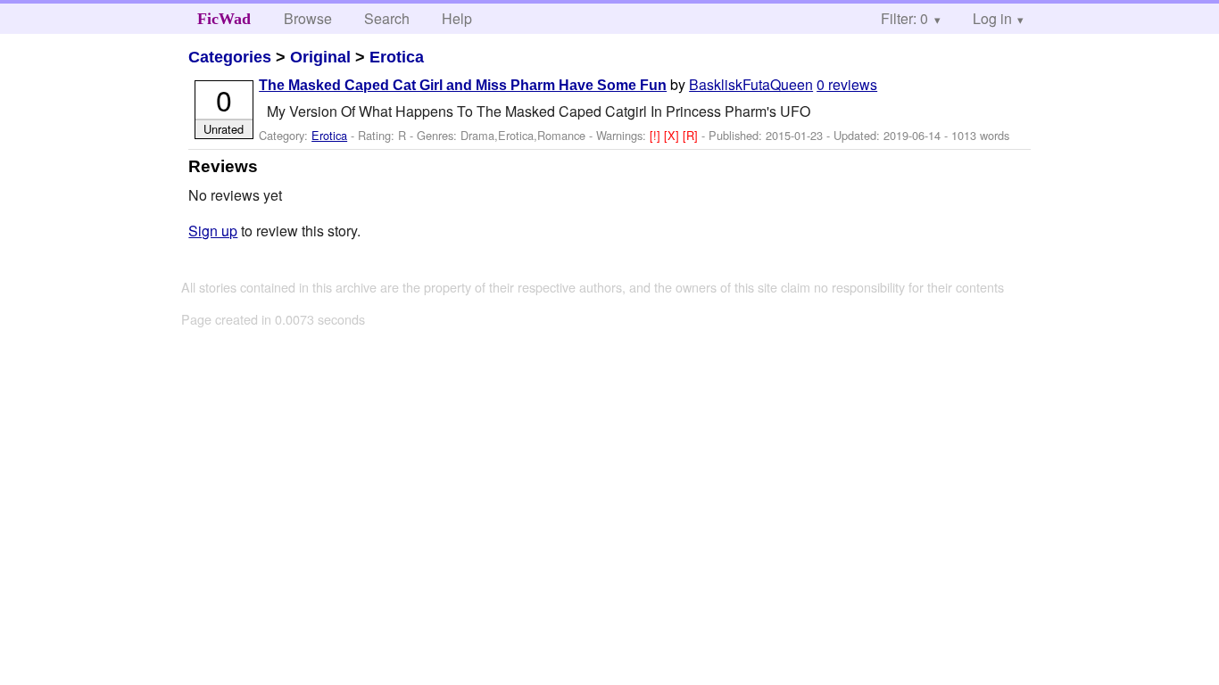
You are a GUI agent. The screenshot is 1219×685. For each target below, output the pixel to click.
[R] (692, 135)
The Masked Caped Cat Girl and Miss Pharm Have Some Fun (463, 85)
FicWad (224, 19)
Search (387, 18)
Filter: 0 (904, 18)
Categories (229, 57)
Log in (992, 18)
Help (457, 18)
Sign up (212, 230)
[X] (673, 135)
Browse (308, 18)
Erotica (396, 57)
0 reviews (847, 84)
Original (320, 57)
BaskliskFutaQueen (751, 84)
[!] (657, 135)
